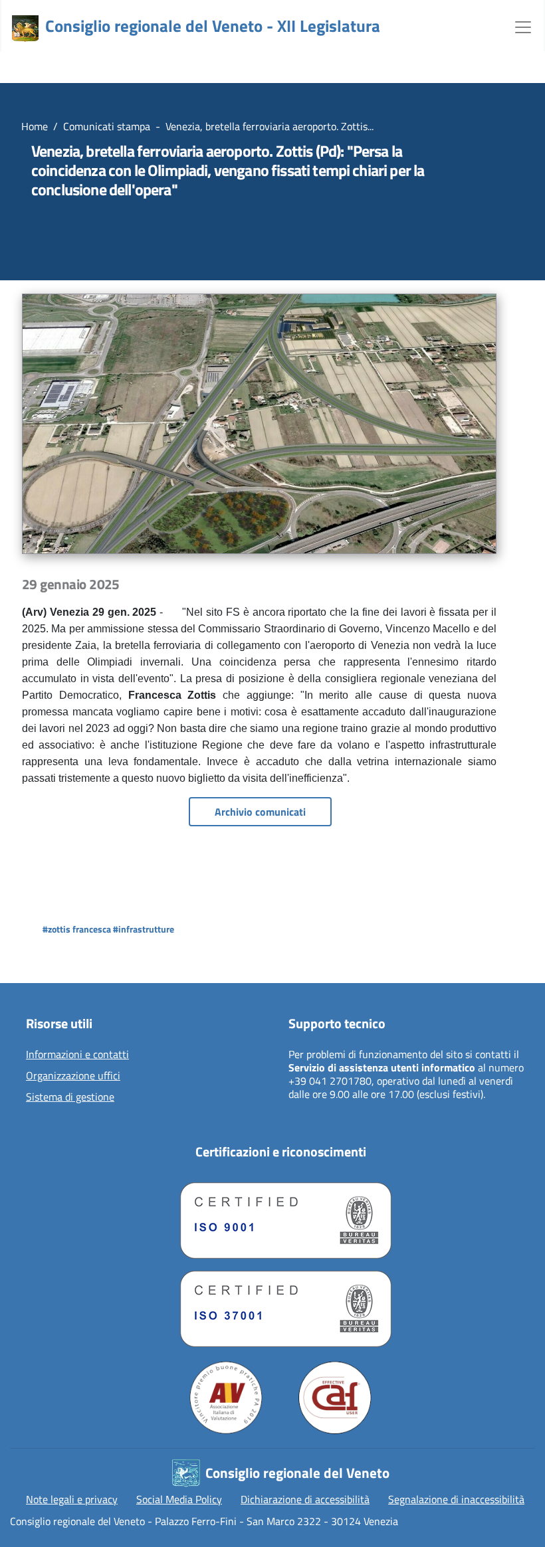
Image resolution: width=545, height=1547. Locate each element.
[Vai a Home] (25, 28)
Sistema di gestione (70, 1097)
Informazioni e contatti (77, 1054)
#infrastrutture (143, 929)
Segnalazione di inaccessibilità (456, 1499)
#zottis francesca (77, 929)
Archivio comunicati (260, 812)
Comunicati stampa (106, 126)
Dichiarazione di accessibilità (305, 1499)
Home (34, 126)
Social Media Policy (179, 1499)
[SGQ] (280, 1217)
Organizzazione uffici (73, 1076)
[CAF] (335, 1397)
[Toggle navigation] (523, 26)
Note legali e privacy (72, 1499)
